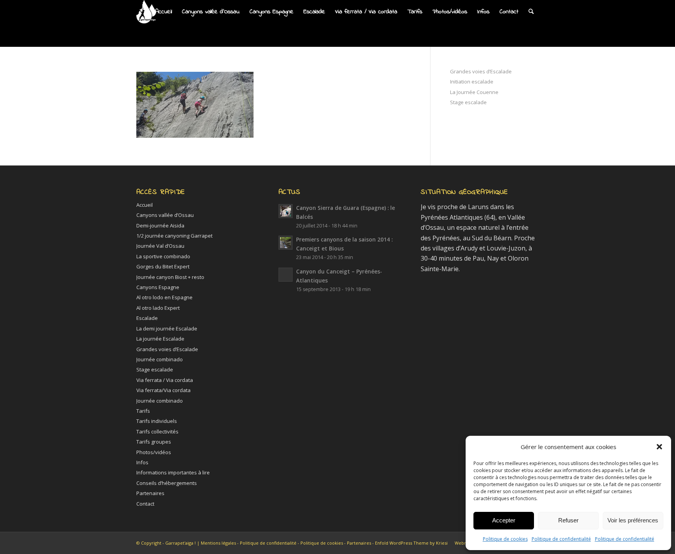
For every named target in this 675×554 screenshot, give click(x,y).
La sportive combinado (163, 256)
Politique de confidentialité (561, 539)
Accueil (144, 204)
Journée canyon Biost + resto (170, 277)
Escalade (147, 317)
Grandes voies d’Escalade (481, 71)
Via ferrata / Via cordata (164, 380)
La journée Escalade (160, 338)
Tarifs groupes (153, 441)
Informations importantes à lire (173, 472)
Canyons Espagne (157, 287)
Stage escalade (468, 102)
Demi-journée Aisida (160, 225)
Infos (142, 462)
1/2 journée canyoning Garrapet (174, 235)
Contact (145, 503)
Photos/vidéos (153, 452)
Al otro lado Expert (158, 307)
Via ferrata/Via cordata (163, 390)
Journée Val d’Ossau (160, 245)
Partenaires (150, 493)
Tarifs (143, 410)
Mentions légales (218, 543)
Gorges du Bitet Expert (162, 266)
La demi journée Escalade (166, 328)
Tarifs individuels (156, 420)
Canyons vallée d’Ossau (165, 214)
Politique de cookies (505, 539)
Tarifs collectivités (157, 431)
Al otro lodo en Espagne (164, 297)
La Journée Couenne (474, 92)
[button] (659, 447)
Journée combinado (159, 359)
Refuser (568, 520)
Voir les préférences (632, 520)
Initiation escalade (471, 81)
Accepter (503, 520)
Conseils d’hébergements (166, 483)
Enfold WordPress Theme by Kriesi (411, 543)
